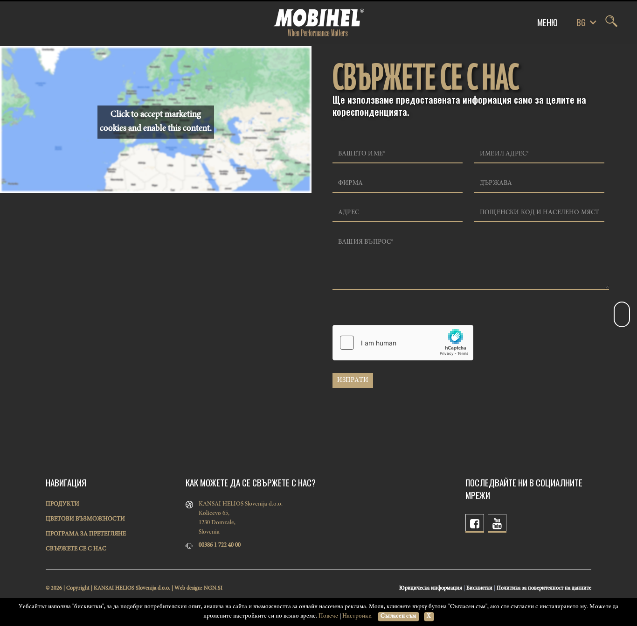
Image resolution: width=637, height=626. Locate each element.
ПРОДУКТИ (62, 504)
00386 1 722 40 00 (220, 545)
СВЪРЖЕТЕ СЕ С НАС (76, 549)
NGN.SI (213, 588)
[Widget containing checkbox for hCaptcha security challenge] (402, 342)
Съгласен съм (398, 616)
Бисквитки (479, 588)
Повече (328, 616)
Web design (187, 588)
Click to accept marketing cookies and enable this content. (156, 121)
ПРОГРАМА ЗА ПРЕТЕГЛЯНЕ (86, 534)
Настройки (357, 616)
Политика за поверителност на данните (544, 588)
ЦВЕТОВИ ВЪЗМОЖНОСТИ (85, 519)
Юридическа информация (430, 588)
